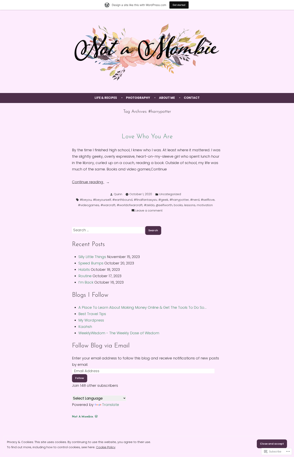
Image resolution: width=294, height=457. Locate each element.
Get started (179, 4)
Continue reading (88, 182)
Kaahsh (85, 326)
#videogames (88, 205)
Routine (85, 275)
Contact (192, 98)
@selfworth (164, 205)
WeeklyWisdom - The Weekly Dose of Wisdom (118, 332)
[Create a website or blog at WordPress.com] (96, 416)
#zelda (149, 205)
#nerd (194, 200)
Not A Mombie (82, 416)
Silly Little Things (92, 256)
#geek (163, 200)
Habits (84, 269)
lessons (189, 205)
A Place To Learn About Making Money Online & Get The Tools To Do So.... (142, 307)
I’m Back (85, 282)
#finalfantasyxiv (145, 200)
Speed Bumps (90, 263)
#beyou (86, 200)
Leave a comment (149, 210)
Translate (110, 404)
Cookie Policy (105, 447)
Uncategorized (170, 194)
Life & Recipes (106, 98)
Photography (138, 98)
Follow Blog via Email (101, 346)
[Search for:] (108, 230)
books (178, 205)
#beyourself (102, 200)
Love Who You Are (147, 137)
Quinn (118, 194)
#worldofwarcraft (130, 205)
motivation (205, 205)
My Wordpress (91, 320)
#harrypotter (179, 200)
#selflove (208, 200)
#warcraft (108, 205)
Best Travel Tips (92, 313)
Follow (79, 378)
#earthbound (122, 200)
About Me (167, 98)
